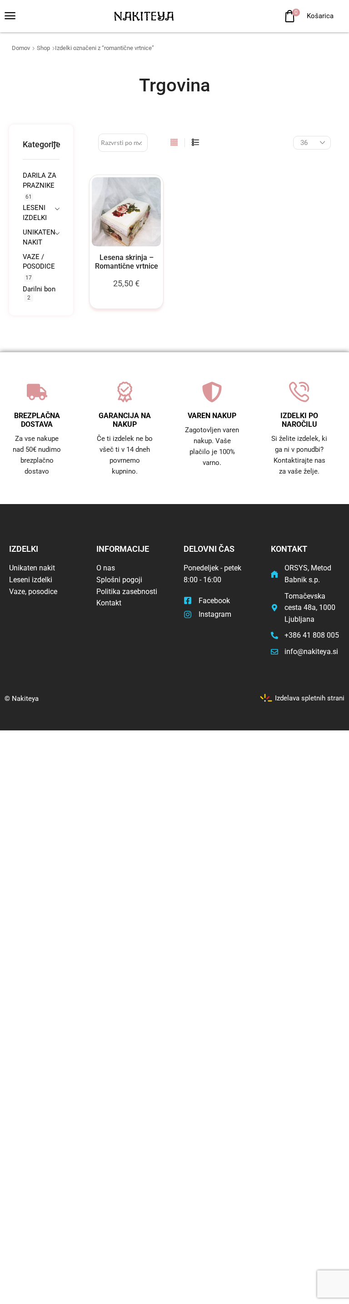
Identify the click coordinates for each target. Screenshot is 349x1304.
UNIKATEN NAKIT (34, 237)
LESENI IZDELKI (34, 212)
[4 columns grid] (174, 142)
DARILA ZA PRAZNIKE (39, 180)
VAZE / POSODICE (39, 261)
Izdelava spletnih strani (309, 698)
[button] (10, 15)
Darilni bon (39, 289)
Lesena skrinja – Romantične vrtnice (126, 261)
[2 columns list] (195, 142)
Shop (43, 48)
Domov (21, 48)
